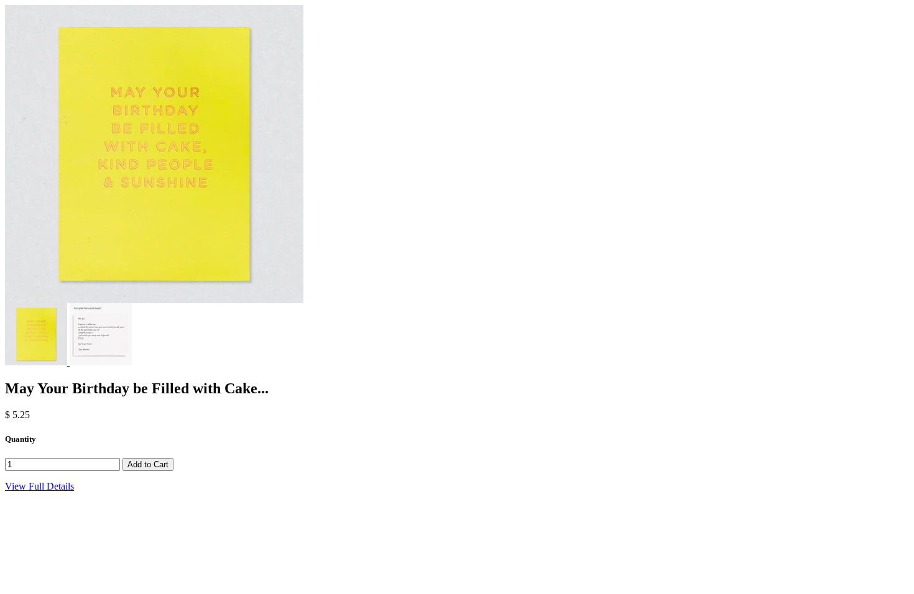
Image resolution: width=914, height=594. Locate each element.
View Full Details (39, 486)
